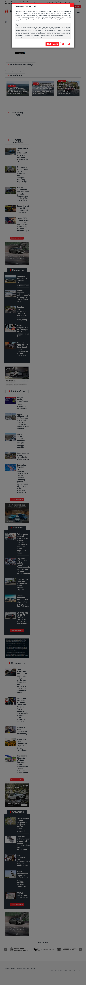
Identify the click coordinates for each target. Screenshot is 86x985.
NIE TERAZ (66, 44)
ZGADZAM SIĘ (52, 44)
